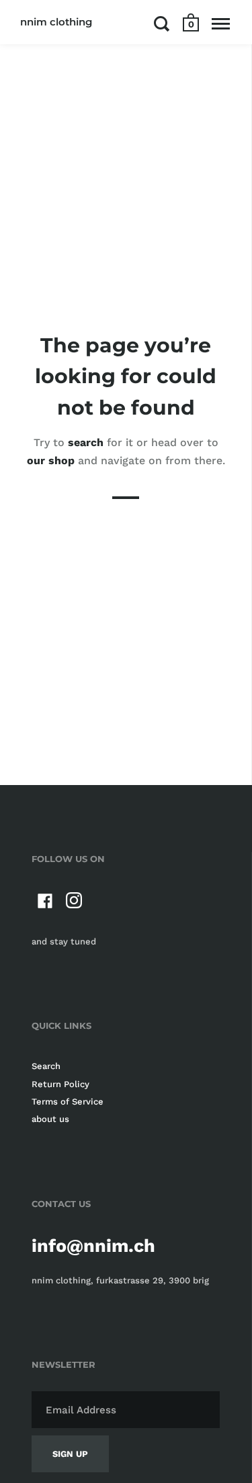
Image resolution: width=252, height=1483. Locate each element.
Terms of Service (67, 1102)
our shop (51, 460)
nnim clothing (56, 21)
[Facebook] (45, 903)
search (85, 442)
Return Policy (60, 1084)
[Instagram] (74, 903)
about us (50, 1119)
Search (46, 1066)
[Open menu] (221, 23)
